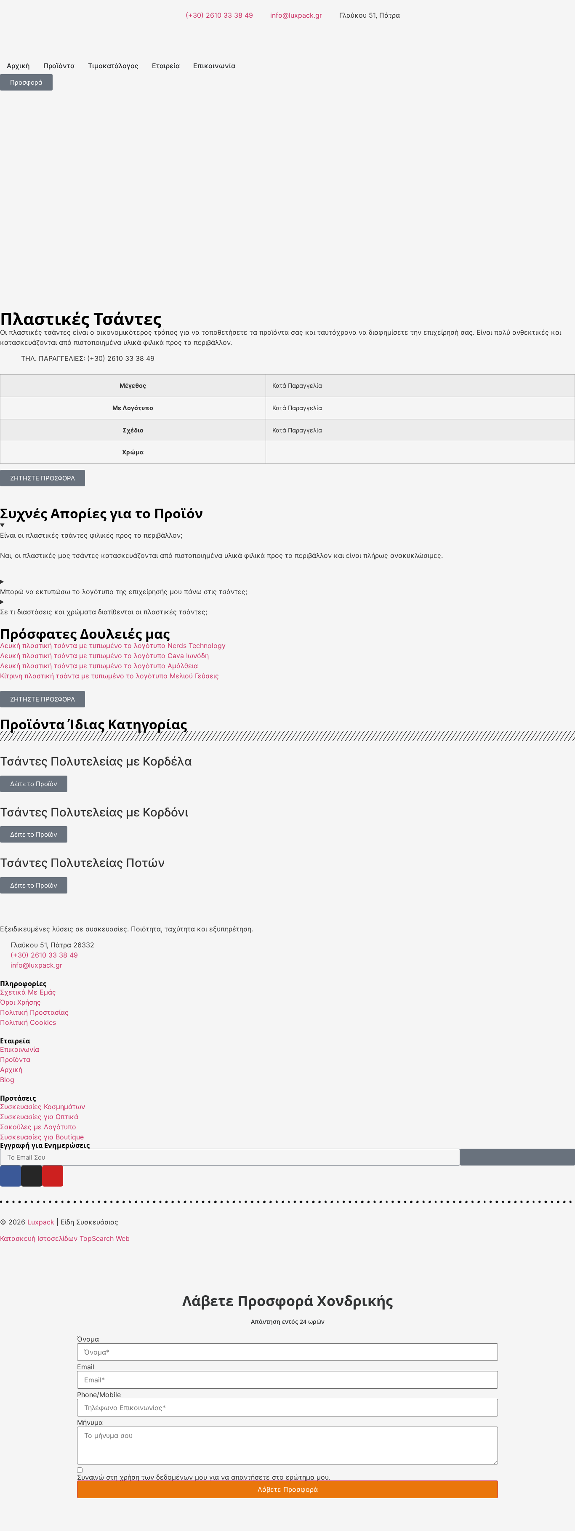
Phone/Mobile (99, 1394)
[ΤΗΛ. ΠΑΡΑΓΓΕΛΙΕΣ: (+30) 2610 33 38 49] (10, 363)
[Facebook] (10, 1176)
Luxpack (40, 1222)
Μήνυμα (90, 1422)
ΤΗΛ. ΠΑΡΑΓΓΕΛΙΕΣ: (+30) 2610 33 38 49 (87, 358)
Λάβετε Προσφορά (288, 1489)
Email (85, 1366)
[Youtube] (52, 1176)
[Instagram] (31, 1176)
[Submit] (517, 1157)
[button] (8, 205)
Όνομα (88, 1339)
